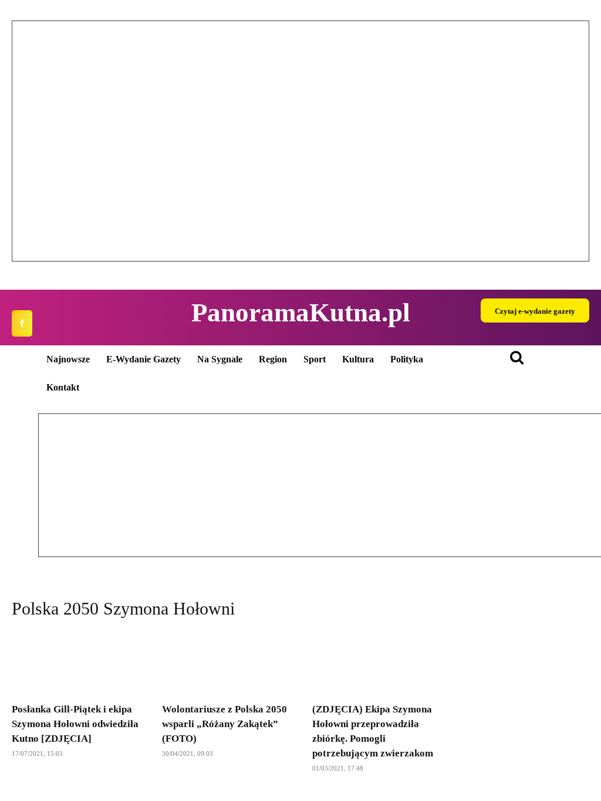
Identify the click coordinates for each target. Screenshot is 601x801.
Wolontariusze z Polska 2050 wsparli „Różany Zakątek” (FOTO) (224, 724)
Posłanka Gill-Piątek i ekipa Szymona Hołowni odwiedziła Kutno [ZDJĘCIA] (75, 724)
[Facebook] (22, 323)
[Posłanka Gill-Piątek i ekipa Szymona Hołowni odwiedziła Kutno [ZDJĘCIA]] (75, 662)
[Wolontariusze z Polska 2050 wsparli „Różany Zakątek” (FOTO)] (225, 662)
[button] (30, 141)
